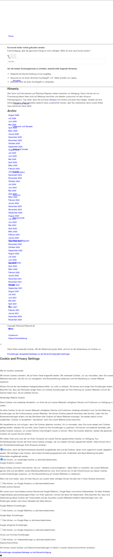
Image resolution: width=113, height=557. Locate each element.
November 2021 (15, 281)
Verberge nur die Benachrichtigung (43, 353)
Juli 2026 (12, 118)
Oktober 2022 (14, 247)
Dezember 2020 (15, 316)
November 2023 (15, 209)
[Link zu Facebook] (9, 329)
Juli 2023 (12, 218)
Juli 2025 (12, 152)
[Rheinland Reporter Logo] (29, 14)
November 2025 (15, 140)
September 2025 (15, 146)
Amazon (52, 99)
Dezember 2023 (15, 206)
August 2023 (13, 215)
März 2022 (12, 269)
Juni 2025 (12, 156)
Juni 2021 (12, 297)
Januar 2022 (13, 275)
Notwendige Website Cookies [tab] (12, 397)
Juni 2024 (12, 187)
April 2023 (12, 228)
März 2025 (12, 165)
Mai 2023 (12, 225)
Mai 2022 (12, 263)
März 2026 (12, 130)
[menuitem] (57, 36)
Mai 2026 (12, 124)
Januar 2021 (13, 313)
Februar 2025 (14, 168)
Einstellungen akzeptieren (18, 353)
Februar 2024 (14, 200)
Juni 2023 (12, 222)
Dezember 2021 (15, 278)
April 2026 (12, 127)
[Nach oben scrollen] (1, 344)
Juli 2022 (12, 256)
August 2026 (13, 115)
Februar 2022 (14, 272)
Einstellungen (64, 353)
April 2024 (12, 193)
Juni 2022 (12, 259)
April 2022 (12, 266)
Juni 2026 (12, 121)
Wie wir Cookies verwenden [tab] (11, 370)
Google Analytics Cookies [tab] (11, 462)
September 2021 (15, 288)
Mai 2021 (12, 300)
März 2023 (12, 231)
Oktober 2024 (14, 181)
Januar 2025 (13, 171)
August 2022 (13, 253)
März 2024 (12, 196)
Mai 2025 (12, 159)
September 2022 (15, 250)
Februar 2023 (14, 234)
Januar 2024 (13, 203)
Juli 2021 (12, 294)
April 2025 (12, 162)
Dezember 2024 (15, 174)
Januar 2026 (13, 134)
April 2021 (12, 303)
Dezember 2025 (15, 137)
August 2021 (13, 291)
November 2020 (15, 319)
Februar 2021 (14, 310)
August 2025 (13, 149)
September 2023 (15, 212)
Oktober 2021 (14, 285)
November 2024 (15, 178)
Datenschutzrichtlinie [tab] (9, 542)
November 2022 (15, 244)
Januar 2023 (13, 237)
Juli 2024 (12, 184)
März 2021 (12, 307)
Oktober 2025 (14, 143)
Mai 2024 (12, 190)
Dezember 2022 (15, 240)
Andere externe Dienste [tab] (10, 486)
